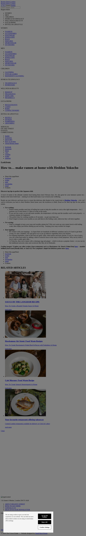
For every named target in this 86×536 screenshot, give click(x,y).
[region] (28, 522)
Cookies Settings (45, 527)
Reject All (44, 522)
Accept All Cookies (45, 516)
